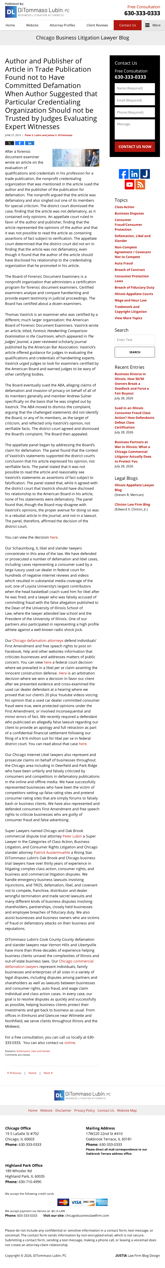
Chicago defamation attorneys (37, 640)
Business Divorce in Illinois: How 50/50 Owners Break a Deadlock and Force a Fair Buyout (132, 383)
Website (32, 25)
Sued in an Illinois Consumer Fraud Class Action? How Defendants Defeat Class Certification (134, 418)
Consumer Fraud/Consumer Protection (128, 225)
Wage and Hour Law (131, 300)
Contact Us (127, 25)
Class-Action (124, 207)
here (54, 537)
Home (10, 25)
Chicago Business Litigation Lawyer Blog (37, 10)
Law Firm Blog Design (137, 1255)
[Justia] (145, 174)
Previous (14, 1072)
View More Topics (128, 318)
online (69, 1042)
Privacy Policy (84, 1110)
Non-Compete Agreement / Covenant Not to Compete (133, 252)
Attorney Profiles (62, 25)
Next (48, 1072)
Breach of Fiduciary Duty (134, 287)
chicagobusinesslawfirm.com (87, 1215)
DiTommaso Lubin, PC (141, 10)
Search (134, 352)
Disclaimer (63, 1110)
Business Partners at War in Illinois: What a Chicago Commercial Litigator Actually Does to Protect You (133, 452)
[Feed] (140, 184)
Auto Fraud (124, 263)
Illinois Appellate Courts (134, 294)
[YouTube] (129, 184)
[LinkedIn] (134, 174)
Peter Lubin (72, 836)
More (157, 25)
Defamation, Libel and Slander (33, 1051)
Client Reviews (97, 25)
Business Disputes (129, 213)
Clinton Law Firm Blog (132, 504)
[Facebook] (124, 174)
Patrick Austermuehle (52, 852)
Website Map (127, 1110)
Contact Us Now (135, 146)
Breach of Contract (130, 269)
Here (63, 673)
